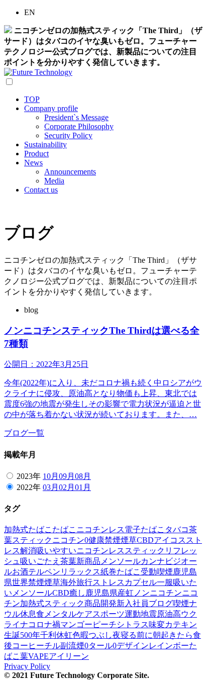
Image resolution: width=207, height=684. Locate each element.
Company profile (51, 108)
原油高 (169, 614)
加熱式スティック (52, 603)
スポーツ (108, 614)
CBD (145, 540)
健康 (96, 540)
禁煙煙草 (44, 582)
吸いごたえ (40, 561)
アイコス (170, 540)
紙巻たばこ (120, 571)
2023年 (29, 476)
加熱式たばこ (28, 529)
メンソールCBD (40, 593)
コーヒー (28, 645)
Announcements (70, 171)
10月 (51, 476)
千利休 (52, 635)
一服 (165, 582)
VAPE (38, 656)
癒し (77, 593)
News (33, 162)
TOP (32, 99)
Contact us (41, 189)
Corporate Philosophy (79, 126)
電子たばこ (145, 529)
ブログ (161, 603)
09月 (67, 476)
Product (36, 153)
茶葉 (68, 561)
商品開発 (100, 603)
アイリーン (69, 656)
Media (54, 180)
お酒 (20, 571)
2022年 (29, 487)
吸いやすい (56, 550)
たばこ (64, 529)
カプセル (141, 582)
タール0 (102, 645)
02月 (67, 487)
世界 (20, 582)
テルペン (44, 571)
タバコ (177, 529)
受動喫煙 (157, 571)
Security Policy (68, 135)
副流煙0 (74, 645)
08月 (83, 476)
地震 (149, 614)
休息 (28, 614)
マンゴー (76, 624)
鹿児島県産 (105, 593)
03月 (51, 487)
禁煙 (113, 540)
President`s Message (76, 117)
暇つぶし (96, 635)
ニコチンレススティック (120, 550)
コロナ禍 (44, 624)
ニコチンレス (100, 529)
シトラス (133, 624)
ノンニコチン (158, 593)
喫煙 (181, 603)
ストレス (108, 582)
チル (52, 645)
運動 (133, 614)
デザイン (133, 645)
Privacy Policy (27, 666)
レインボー (169, 645)
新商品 (88, 561)
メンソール (120, 561)
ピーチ (104, 624)
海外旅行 (76, 582)
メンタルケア (68, 614)
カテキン (181, 624)
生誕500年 (22, 635)
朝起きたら (173, 635)
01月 (83, 487)
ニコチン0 (70, 540)
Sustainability (45, 144)
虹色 (72, 635)
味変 (157, 624)
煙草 (129, 540)
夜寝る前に (133, 635)
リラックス (80, 571)
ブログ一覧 (24, 433)
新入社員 (133, 603)
